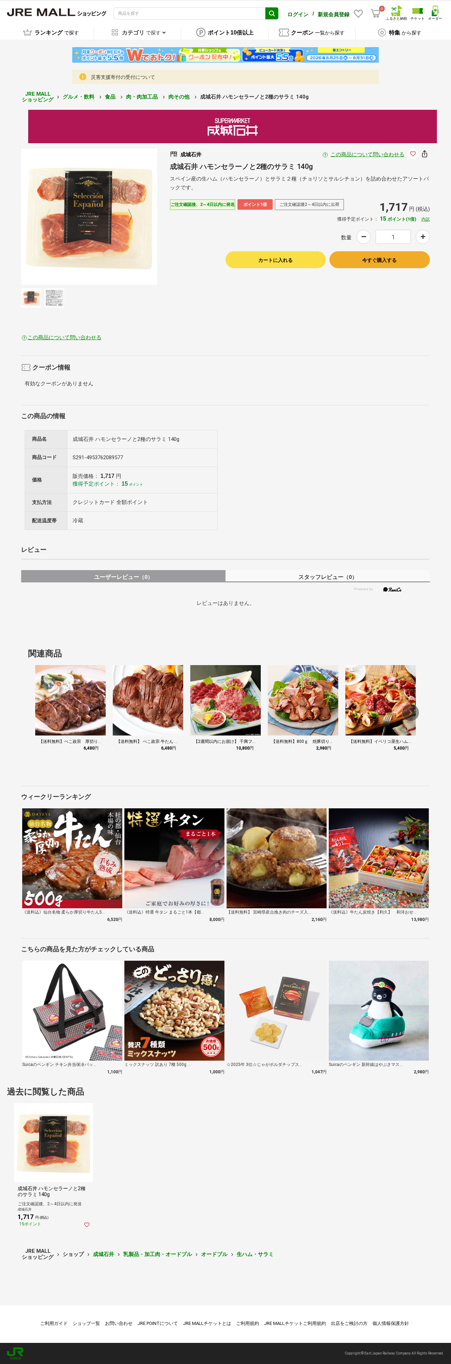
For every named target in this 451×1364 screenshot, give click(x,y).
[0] (376, 13)
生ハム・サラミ (255, 1254)
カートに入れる (275, 260)
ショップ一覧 (86, 1323)
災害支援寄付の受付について (123, 77)
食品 (111, 97)
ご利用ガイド (54, 1323)
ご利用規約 (247, 1323)
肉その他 (179, 97)
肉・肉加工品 (142, 97)
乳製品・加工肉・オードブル (157, 1254)
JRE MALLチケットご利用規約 (295, 1323)
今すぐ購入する (379, 260)
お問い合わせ (118, 1323)
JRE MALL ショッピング (38, 97)
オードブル (214, 1254)
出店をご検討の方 (349, 1323)
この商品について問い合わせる (367, 154)
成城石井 (103, 1254)
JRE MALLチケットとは (207, 1323)
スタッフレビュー (327, 577)
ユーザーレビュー (123, 577)
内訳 (425, 219)
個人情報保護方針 (390, 1323)
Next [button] (126, 216)
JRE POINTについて (157, 1323)
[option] (89, 217)
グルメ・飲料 (79, 97)
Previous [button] (52, 216)
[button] (410, 712)
